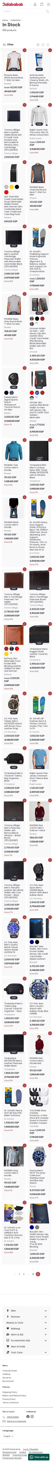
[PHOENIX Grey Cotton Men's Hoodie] (14, 1169)
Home (5, 20)
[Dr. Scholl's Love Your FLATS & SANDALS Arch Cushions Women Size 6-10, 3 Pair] (14, 1228)
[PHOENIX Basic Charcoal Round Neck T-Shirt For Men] (39, 187)
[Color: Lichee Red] (17, 649)
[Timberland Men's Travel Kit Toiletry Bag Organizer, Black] (14, 773)
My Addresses (36, 1452)
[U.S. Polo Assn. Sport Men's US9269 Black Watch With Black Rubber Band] (39, 886)
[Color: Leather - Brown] (42, 393)
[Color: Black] (17, 187)
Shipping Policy (10, 1392)
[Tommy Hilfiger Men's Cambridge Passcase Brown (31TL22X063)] (39, 594)
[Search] (47, 11)
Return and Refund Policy (14, 1395)
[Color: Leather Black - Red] (32, 393)
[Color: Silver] (6, 187)
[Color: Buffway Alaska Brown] (6, 649)
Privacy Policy (9, 1399)
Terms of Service (11, 1402)
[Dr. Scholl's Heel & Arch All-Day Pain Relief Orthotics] (14, 1109)
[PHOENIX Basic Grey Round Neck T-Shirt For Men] (14, 317)
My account (8, 1381)
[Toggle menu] (46, 1310)
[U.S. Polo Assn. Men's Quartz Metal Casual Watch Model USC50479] (14, 943)
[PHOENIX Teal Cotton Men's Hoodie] (14, 464)
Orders (22, 1452)
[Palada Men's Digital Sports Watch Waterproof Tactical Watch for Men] (14, 397)
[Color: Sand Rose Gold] (6, 654)
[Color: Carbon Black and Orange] (32, 319)
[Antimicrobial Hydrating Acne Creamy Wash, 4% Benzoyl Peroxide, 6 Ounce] (39, 76)
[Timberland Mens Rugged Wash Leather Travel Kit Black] (39, 649)
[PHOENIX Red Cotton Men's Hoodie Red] (39, 1057)
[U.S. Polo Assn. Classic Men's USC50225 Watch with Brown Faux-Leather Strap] (14, 719)
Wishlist (6, 1455)
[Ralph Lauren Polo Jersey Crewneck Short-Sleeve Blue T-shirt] (39, 773)
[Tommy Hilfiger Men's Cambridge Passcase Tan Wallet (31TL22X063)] (14, 595)
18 (33, 1274)
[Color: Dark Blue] (12, 393)
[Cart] (41, 4)
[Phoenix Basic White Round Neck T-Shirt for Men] (14, 74)
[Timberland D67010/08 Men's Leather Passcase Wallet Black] (14, 1058)
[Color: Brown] (42, 319)
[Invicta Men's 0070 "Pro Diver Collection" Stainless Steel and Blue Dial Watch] (39, 1173)
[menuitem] (26, 1311)
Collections (15, 20)
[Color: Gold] (12, 187)
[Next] (38, 1274)
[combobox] (26, 11)
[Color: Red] (6, 192)
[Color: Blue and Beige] (32, 398)
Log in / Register (30, 1449)
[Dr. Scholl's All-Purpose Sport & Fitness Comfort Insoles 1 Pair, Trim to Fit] (39, 719)
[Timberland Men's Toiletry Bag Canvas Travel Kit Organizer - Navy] (14, 1003)
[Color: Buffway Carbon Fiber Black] (12, 649)
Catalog (6, 1374)
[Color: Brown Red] (32, 324)
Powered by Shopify (12, 1458)
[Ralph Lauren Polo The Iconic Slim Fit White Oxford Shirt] (39, 130)
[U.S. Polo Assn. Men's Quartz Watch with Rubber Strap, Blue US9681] (39, 1004)
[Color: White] (17, 393)
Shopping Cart (9, 1452)
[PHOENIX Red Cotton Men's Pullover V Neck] (39, 824)
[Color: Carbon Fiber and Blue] (37, 393)
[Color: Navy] (32, 942)
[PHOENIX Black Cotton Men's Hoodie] (14, 521)
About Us (7, 1377)
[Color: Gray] (37, 1227)
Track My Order (10, 1370)
